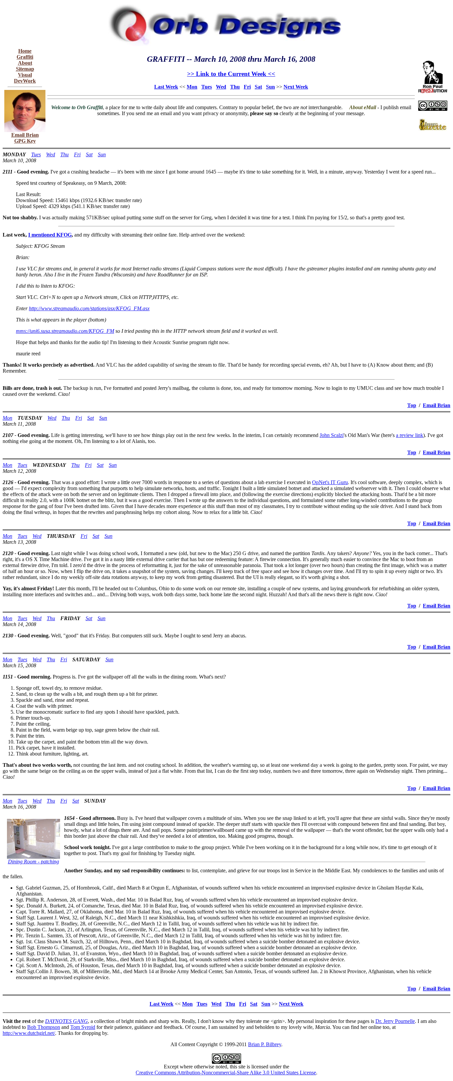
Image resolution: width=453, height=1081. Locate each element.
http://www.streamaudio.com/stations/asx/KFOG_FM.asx (89, 308)
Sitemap (25, 69)
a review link (409, 435)
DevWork (25, 81)
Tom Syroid (82, 1027)
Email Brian (25, 135)
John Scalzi (332, 435)
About (25, 63)
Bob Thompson (43, 1027)
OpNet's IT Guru (330, 482)
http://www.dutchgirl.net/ (29, 1033)
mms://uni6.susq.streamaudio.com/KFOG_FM (65, 331)
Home (25, 51)
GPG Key (25, 141)
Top (411, 405)
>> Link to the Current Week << (231, 73)
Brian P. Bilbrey (264, 1044)
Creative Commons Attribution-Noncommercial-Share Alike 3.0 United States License (226, 1072)
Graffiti (25, 57)
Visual (25, 75)
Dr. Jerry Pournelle (395, 1021)
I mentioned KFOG (50, 235)
